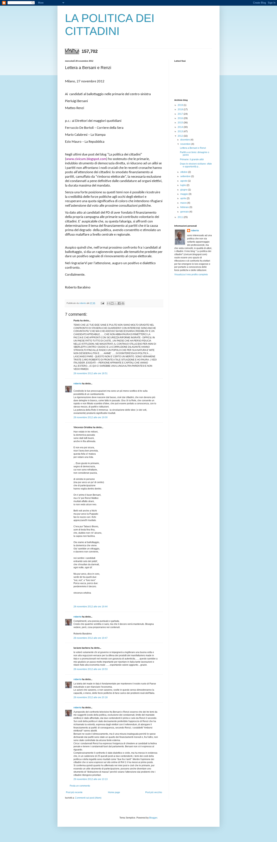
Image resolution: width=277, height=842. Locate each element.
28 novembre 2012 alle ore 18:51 (90, 373)
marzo (183, 203)
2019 (181, 105)
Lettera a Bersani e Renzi (193, 148)
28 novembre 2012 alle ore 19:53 (90, 669)
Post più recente (74, 792)
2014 (181, 127)
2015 (181, 122)
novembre (185, 144)
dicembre (185, 139)
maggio (184, 194)
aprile (183, 198)
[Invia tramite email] (108, 303)
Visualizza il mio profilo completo (191, 274)
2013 (181, 131)
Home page (114, 792)
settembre (185, 176)
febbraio (184, 207)
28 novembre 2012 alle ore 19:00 (90, 417)
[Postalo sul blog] (112, 303)
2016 (181, 118)
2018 (181, 109)
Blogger (153, 817)
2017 (181, 114)
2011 (181, 217)
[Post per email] (102, 303)
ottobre (184, 172)
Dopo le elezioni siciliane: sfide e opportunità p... (196, 165)
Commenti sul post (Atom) (88, 797)
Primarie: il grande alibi (192, 159)
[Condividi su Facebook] (119, 303)
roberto (77, 383)
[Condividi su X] (116, 303)
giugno (184, 189)
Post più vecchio (153, 792)
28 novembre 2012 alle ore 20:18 (90, 697)
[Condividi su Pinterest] (123, 303)
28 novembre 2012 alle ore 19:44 (90, 606)
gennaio (184, 211)
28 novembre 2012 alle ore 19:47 (90, 638)
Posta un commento (80, 785)
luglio (183, 185)
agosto (184, 181)
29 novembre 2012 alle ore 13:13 (90, 779)
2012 (181, 136)
